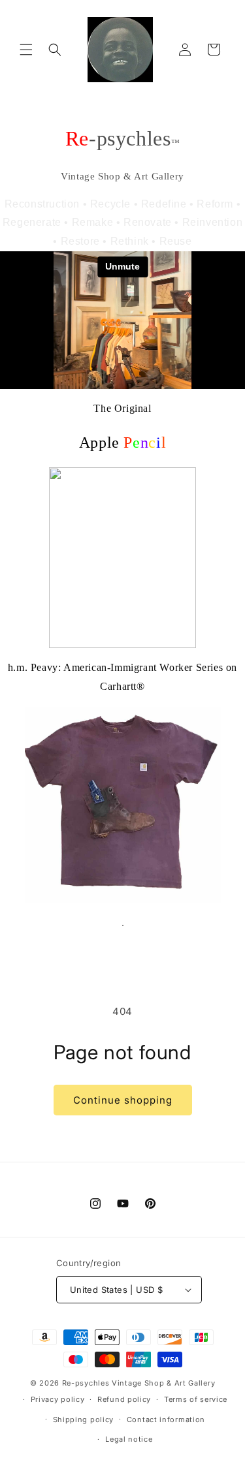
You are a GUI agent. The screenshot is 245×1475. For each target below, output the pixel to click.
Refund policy (124, 1399)
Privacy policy (58, 1399)
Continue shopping (122, 1100)
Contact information (166, 1419)
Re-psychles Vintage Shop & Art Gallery (139, 1383)
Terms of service (195, 1399)
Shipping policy (83, 1419)
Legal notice (128, 1439)
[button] (26, 49)
